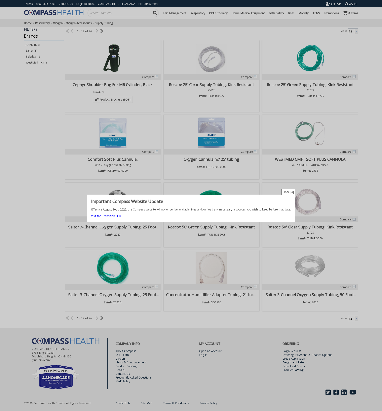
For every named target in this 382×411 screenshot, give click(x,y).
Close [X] (288, 192)
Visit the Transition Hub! (106, 216)
